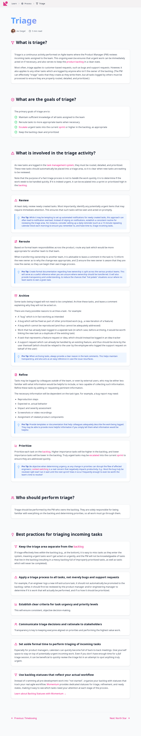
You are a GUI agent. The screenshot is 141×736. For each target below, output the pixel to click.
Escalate (23, 127)
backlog (22, 185)
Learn (14, 3)
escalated (94, 455)
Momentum (53, 684)
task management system (60, 165)
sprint (62, 127)
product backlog (75, 61)
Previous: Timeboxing (25, 718)
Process (28, 3)
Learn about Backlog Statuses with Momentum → (40, 693)
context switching (40, 469)
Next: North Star (118, 718)
